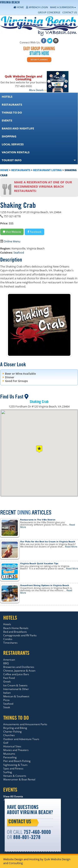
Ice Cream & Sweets (15, 685)
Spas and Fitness (13, 768)
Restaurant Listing (47, 170)
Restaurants (20, 170)
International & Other (16, 689)
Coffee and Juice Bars (16, 674)
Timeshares (10, 643)
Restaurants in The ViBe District (37, 519)
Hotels (7, 624)
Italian (7, 693)
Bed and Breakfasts (15, 632)
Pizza (6, 700)
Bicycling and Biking (15, 728)
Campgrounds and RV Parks (20, 635)
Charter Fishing (12, 731)
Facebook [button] (35, 232)
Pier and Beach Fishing (17, 761)
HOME (4, 170)
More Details (36, 90)
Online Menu (12, 241)
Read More (71, 546)
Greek (7, 681)
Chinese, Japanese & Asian (19, 670)
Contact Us (19, 822)
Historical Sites (12, 746)
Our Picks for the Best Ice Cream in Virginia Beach (47, 541)
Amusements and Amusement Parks (25, 724)
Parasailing (10, 757)
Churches (9, 735)
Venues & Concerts (14, 776)
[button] (39, 449)
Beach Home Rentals (15, 628)
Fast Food (9, 678)
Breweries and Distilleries (18, 667)
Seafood (18, 252)
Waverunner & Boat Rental (19, 779)
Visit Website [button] (13, 232)
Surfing (7, 772)
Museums (9, 754)
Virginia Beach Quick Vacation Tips (39, 563)
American (9, 659)
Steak (6, 707)
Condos (7, 639)
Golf (5, 743)
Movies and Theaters (16, 750)
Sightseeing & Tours (15, 765)
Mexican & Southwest (16, 696)
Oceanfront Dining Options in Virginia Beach (44, 585)
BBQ (6, 663)
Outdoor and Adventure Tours (21, 739)
